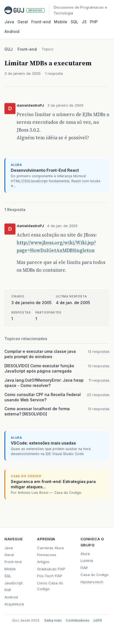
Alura (85, 553)
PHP (94, 21)
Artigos (43, 561)
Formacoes (46, 555)
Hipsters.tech (92, 582)
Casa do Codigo (95, 574)
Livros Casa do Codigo (50, 586)
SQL (74, 21)
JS (84, 21)
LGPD (98, 620)
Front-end (27, 49)
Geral (22, 21)
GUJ (8, 49)
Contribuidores (77, 620)
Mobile (60, 21)
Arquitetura (14, 604)
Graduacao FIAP (51, 569)
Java (9, 21)
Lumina (87, 560)
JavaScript (13, 583)
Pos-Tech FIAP (49, 576)
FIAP (84, 568)
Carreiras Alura (50, 548)
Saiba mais (53, 620)
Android (11, 31)
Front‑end (41, 21)
